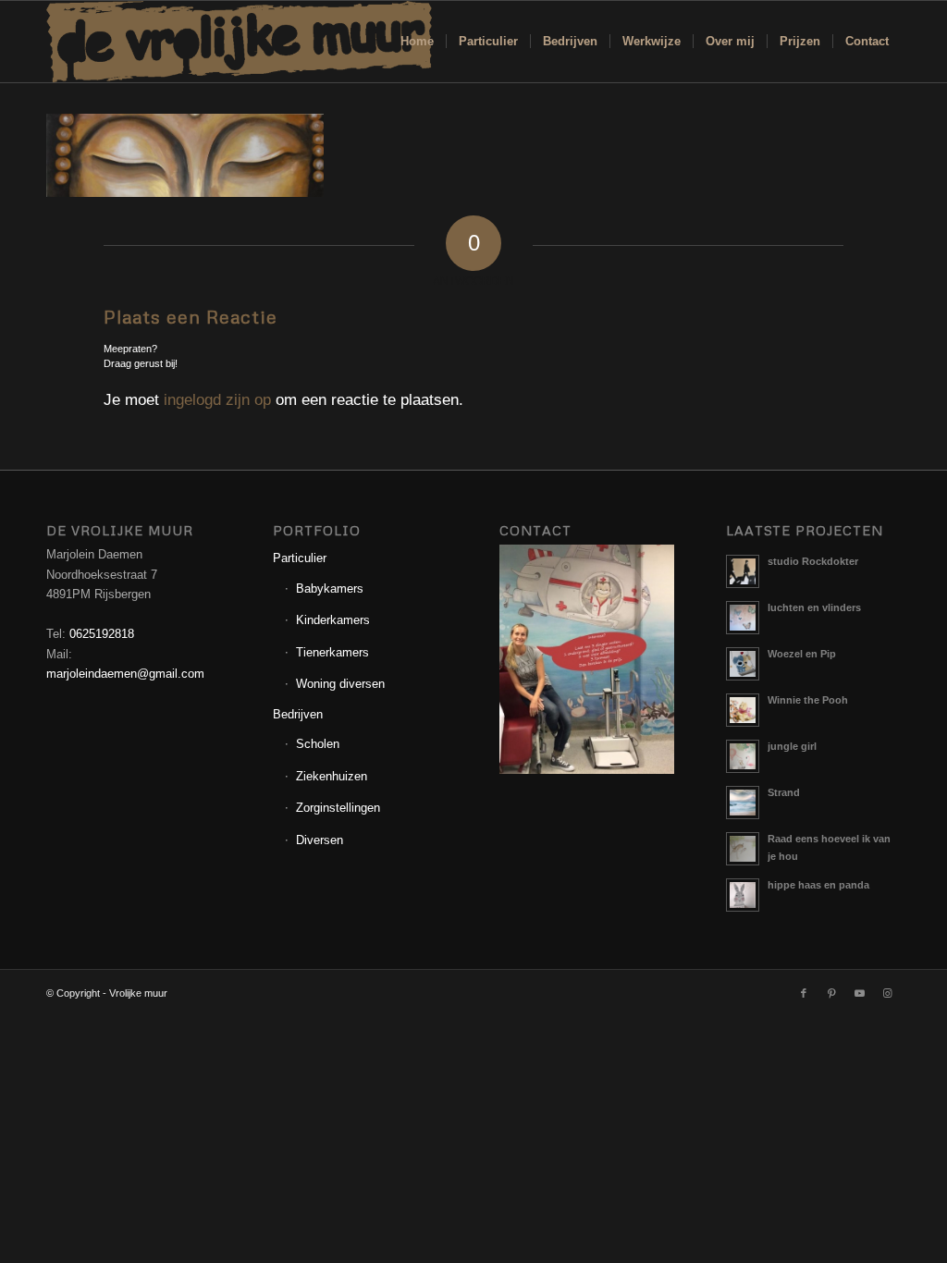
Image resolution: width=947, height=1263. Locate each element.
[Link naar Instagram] (887, 993)
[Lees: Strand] (742, 802)
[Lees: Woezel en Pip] (742, 664)
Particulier (299, 558)
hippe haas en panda (818, 884)
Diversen (319, 840)
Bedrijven (298, 714)
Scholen (317, 744)
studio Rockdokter (813, 561)
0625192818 (101, 634)
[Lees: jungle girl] (742, 756)
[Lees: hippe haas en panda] (742, 895)
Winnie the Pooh (808, 699)
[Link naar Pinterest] (831, 993)
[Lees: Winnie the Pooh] (742, 710)
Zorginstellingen (338, 808)
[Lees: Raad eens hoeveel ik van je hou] (742, 848)
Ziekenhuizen (331, 776)
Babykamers (329, 588)
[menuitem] (417, 41)
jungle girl (792, 746)
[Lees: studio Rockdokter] (742, 571)
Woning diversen (340, 684)
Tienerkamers (332, 652)
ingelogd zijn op (217, 400)
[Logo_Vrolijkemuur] (239, 41)
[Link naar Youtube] (859, 993)
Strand (784, 792)
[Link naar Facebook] (804, 993)
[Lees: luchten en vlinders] (742, 617)
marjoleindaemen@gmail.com (125, 674)
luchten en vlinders (814, 607)
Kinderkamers (333, 620)
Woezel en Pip (802, 653)
